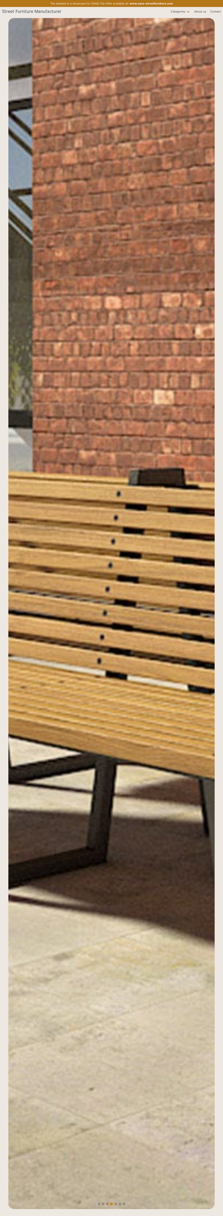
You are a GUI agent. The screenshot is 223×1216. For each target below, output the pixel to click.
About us (200, 11)
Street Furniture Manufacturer (31, 11)
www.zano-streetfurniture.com (151, 3)
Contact (215, 11)
